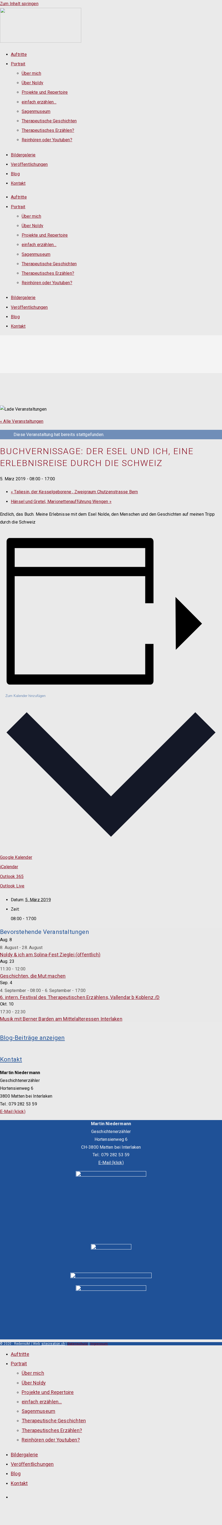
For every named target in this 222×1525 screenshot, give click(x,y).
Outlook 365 (12, 876)
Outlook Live (12, 886)
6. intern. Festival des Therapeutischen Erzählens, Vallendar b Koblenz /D (80, 997)
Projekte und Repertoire (45, 92)
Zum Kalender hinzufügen (25, 696)
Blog (15, 173)
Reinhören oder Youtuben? (47, 139)
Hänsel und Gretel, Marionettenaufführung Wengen (61, 501)
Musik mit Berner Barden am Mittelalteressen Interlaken (61, 1019)
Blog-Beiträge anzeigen (32, 1037)
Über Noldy (32, 82)
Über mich (31, 73)
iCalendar (9, 866)
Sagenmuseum (36, 111)
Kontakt (18, 183)
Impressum (99, 1344)
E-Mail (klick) (12, 1111)
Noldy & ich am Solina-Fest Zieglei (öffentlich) (50, 954)
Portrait (18, 63)
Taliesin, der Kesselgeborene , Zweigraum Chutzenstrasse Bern (74, 491)
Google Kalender (16, 857)
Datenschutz (78, 1344)
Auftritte (19, 54)
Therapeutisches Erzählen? (48, 130)
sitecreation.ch (53, 1344)
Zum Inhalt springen (19, 3)
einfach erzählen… (39, 102)
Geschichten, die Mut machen (33, 976)
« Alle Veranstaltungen (21, 421)
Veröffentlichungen (29, 164)
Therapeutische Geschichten (49, 120)
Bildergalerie (23, 154)
